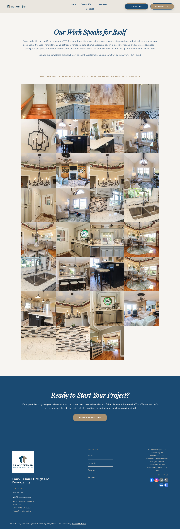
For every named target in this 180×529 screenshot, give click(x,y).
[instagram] (156, 480)
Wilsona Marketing (79, 524)
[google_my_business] (166, 485)
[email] (161, 480)
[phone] (166, 480)
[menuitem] (72, 4)
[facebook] (152, 480)
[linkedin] (161, 485)
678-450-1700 (19, 492)
